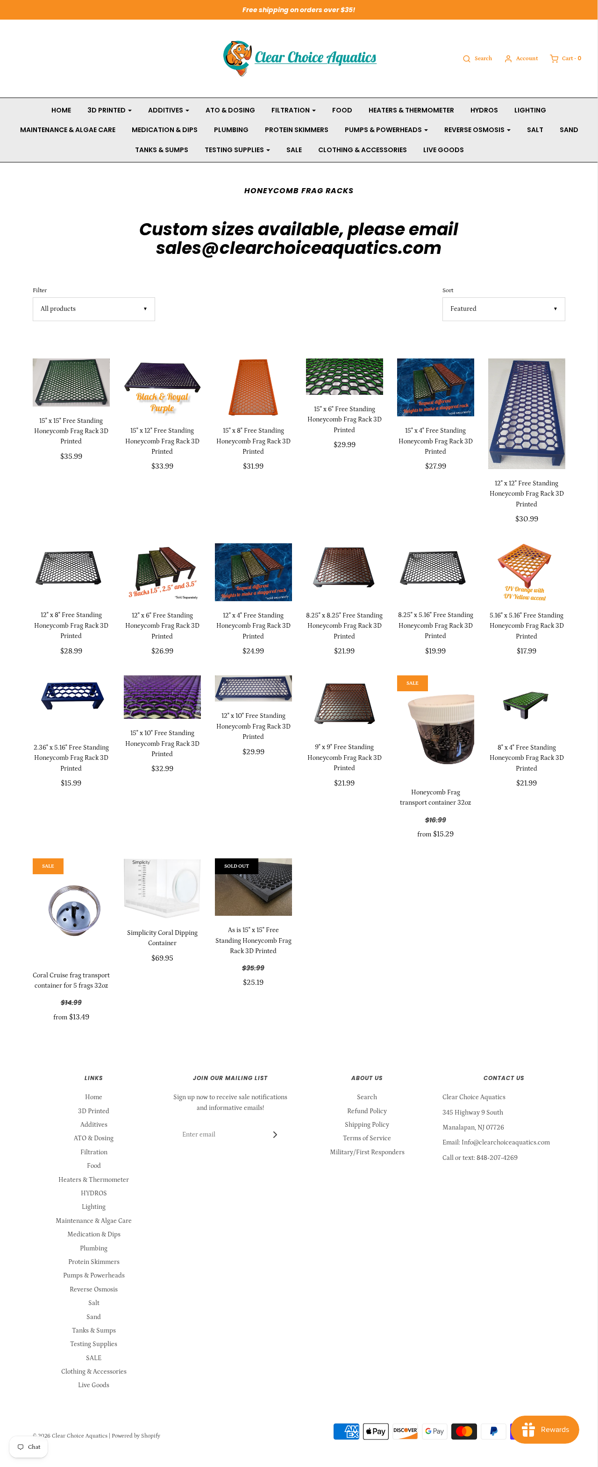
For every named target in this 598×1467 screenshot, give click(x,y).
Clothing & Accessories (362, 149)
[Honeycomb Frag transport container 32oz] (435, 726)
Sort (447, 290)
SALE (294, 149)
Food (342, 110)
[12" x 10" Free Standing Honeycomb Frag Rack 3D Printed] (253, 688)
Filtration (93, 1152)
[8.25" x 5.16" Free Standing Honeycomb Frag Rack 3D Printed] (435, 572)
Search (367, 1097)
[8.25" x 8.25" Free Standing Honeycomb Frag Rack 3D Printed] (344, 572)
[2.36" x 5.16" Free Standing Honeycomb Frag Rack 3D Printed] (71, 704)
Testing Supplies (93, 1344)
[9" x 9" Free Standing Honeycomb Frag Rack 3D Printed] (344, 704)
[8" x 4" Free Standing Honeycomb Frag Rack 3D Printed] (526, 704)
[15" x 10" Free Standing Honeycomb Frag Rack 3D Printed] (162, 697)
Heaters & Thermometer (411, 110)
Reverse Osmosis (94, 1289)
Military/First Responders (367, 1152)
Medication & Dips (165, 129)
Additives (93, 1125)
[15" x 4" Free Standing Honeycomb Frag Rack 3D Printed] (435, 387)
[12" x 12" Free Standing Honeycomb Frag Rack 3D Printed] (526, 413)
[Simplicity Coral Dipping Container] (162, 888)
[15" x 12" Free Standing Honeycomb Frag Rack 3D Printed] (162, 387)
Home (61, 110)
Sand (569, 129)
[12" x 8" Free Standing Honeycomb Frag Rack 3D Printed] (71, 572)
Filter (40, 290)
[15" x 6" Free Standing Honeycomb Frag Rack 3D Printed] (344, 376)
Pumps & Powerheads (94, 1275)
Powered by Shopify (136, 1436)
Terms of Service (367, 1138)
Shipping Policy (367, 1125)
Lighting (530, 110)
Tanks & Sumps (161, 149)
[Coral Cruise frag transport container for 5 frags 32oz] (71, 909)
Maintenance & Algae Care (67, 129)
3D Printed (93, 1111)
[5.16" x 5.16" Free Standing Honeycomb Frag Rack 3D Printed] (526, 572)
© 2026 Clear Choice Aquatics (70, 1436)
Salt (535, 129)
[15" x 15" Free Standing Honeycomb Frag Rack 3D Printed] (71, 382)
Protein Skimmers (296, 129)
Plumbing (231, 129)
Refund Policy (367, 1111)
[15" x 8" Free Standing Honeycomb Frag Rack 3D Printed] (253, 387)
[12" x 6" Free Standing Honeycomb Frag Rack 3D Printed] (162, 572)
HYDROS (484, 110)
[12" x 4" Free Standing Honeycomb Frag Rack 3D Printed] (253, 572)
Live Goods (443, 149)
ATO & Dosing (230, 110)
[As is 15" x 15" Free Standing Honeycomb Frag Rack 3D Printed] (253, 887)
